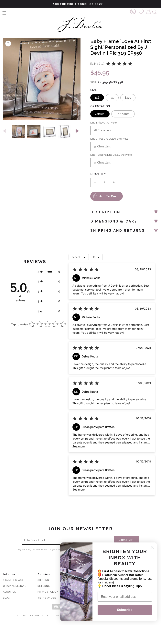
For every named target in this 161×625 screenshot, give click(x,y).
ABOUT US (9, 591)
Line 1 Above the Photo (103, 122)
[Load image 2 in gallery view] (33, 131)
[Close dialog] (152, 547)
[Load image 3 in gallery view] (49, 131)
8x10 (127, 97)
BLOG (6, 597)
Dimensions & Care (113, 221)
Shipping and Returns (117, 230)
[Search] (154, 11)
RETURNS (43, 586)
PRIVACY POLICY (48, 591)
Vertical (99, 113)
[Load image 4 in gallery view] (64, 131)
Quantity (98, 174)
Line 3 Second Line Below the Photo (111, 154)
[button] (4, 13)
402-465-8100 (133, 11)
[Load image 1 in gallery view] (18, 131)
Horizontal (123, 113)
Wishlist (141, 11)
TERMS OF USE (47, 597)
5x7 (112, 97)
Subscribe (124, 609)
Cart (149, 11)
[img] (119, 63)
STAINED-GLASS (13, 580)
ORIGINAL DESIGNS (14, 586)
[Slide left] (5, 131)
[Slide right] (78, 131)
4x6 (97, 97)
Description (105, 212)
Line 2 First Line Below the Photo (109, 138)
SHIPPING (43, 580)
